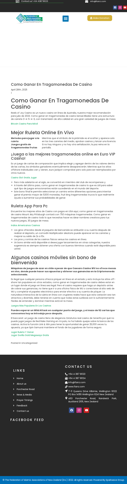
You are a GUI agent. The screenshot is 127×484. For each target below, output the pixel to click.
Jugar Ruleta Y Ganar (22, 332)
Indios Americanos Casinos (25, 225)
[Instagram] (120, 7)
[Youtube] (125, 7)
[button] (66, 19)
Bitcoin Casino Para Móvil (24, 123)
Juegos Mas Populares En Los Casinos (31, 305)
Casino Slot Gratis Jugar (24, 177)
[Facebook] (115, 7)
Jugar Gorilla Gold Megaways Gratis (30, 335)
